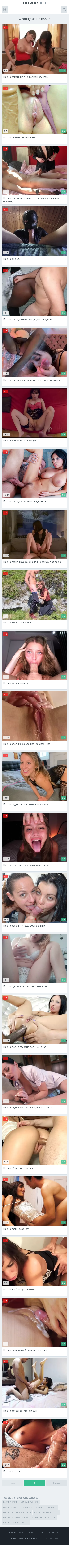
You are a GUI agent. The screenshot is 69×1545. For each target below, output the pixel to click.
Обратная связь (15, 1533)
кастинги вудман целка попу (17, 1507)
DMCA (42, 1533)
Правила (31, 1533)
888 (34, 3)
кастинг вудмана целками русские (20, 1502)
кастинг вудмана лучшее (15, 1517)
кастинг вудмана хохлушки (17, 1512)
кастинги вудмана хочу (43, 1517)
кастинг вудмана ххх (46, 1507)
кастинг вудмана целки (46, 1512)
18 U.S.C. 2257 (53, 1533)
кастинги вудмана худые (15, 1523)
